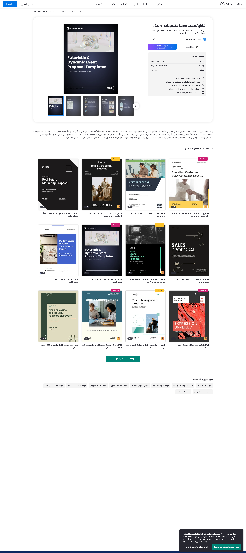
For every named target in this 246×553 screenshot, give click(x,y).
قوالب (124, 4)
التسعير (99, 4)
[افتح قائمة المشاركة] (154, 39)
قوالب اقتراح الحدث (204, 385)
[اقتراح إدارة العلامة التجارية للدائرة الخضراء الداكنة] (145, 316)
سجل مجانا (10, 4)
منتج (159, 4)
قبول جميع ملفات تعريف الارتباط (226, 547)
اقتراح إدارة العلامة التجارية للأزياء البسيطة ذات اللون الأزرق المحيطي (102, 345)
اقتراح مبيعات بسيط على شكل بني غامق (192, 279)
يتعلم (112, 4)
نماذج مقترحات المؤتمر (202, 391)
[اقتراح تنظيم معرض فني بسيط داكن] (189, 316)
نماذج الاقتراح (71, 11)
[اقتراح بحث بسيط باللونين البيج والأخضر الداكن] (58, 316)
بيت (87, 11)
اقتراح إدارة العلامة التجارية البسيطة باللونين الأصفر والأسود (189, 213)
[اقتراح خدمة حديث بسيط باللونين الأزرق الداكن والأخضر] (145, 184)
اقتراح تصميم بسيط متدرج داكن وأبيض (105, 279)
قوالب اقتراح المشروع (161, 385)
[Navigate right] (136, 106)
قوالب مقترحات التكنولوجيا (183, 385)
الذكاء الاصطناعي (142, 4)
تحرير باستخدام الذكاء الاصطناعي (160, 47)
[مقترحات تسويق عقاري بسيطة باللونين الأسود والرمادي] (58, 184)
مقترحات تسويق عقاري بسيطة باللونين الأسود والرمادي (58, 213)
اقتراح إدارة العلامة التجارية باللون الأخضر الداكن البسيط (145, 279)
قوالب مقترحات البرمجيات (54, 385)
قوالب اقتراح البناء (183, 391)
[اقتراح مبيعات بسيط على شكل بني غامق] (189, 250)
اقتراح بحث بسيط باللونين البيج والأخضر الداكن (59, 345)
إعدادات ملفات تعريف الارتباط (197, 547)
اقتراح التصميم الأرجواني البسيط (64, 279)
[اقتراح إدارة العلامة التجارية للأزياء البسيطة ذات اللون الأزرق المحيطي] (102, 316)
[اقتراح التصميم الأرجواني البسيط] (58, 250)
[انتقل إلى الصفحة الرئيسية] (231, 4)
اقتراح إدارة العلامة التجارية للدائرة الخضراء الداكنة (145, 345)
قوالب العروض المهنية (140, 385)
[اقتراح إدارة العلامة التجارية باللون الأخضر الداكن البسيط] (145, 250)
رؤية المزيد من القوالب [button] (123, 359)
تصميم (62, 11)
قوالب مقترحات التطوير (119, 385)
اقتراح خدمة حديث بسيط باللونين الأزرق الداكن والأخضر (145, 213)
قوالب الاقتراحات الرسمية (77, 385)
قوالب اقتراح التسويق (98, 385)
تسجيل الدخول (27, 4)
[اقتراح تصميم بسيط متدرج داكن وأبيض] (102, 250)
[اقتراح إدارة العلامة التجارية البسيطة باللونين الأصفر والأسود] (189, 184)
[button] (192, 47)
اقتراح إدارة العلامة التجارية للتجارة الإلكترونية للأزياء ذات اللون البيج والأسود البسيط (102, 213)
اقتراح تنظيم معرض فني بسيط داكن (193, 345)
